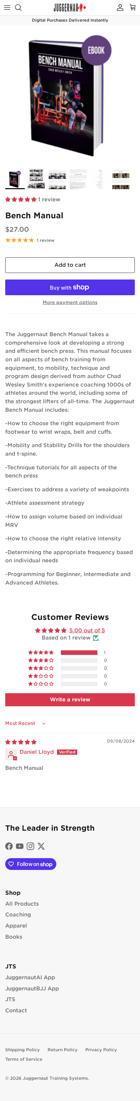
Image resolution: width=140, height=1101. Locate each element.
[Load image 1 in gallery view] (70, 96)
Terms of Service (23, 1059)
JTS (10, 999)
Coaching (18, 914)
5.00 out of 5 (87, 630)
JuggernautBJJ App (32, 988)
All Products (22, 904)
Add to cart (70, 265)
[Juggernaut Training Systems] (70, 7)
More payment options (70, 302)
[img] (20, 742)
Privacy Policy (101, 1049)
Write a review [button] (70, 699)
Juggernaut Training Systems (55, 1078)
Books (13, 937)
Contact (16, 1010)
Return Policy (62, 1049)
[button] (21, 199)
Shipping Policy (22, 1049)
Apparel (16, 926)
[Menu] (7, 7)
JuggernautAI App (30, 977)
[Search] (21, 7)
